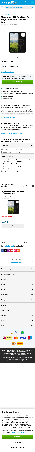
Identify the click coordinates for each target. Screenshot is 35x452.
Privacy (9, 359)
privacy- (13, 432)
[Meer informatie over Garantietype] (2, 152)
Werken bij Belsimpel (27, 357)
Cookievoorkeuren (23, 359)
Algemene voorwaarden (12, 361)
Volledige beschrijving (9, 117)
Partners (19, 357)
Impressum (15, 359)
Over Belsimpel (6, 357)
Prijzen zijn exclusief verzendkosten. (19, 351)
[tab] (17, 57)
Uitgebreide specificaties (7, 72)
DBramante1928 (6, 14)
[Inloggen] (25, 2)
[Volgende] (32, 260)
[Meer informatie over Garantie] (2, 149)
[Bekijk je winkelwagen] (32, 2)
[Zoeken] (32, 7)
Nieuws (13, 357)
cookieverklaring (21, 432)
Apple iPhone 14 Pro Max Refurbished (11, 133)
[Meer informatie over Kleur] (2, 171)
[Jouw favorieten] (29, 2)
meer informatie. (22, 354)
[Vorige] (2, 260)
